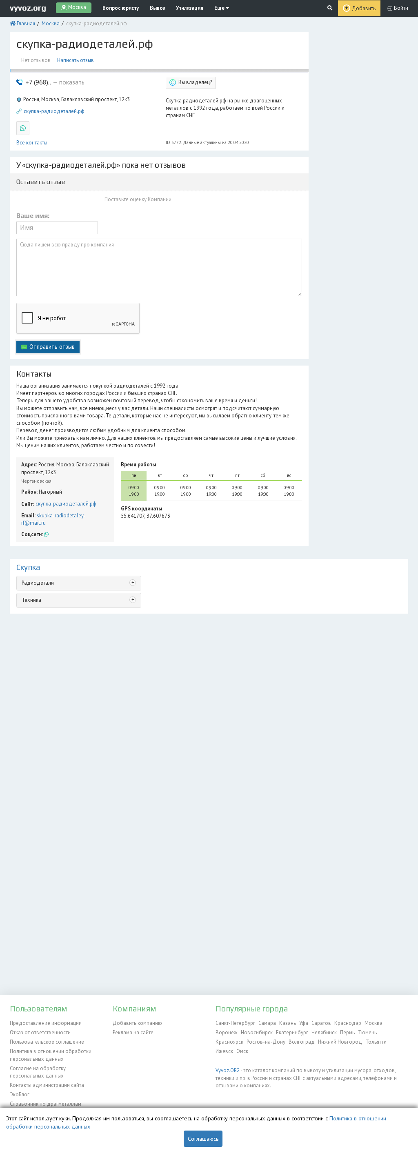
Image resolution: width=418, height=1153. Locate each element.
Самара (267, 1023)
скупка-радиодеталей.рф (54, 111)
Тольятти (376, 1041)
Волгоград (302, 1041)
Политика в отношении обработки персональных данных (50, 1055)
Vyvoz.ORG (228, 1070)
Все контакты (31, 142)
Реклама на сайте (133, 1032)
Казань (287, 1023)
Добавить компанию (137, 1023)
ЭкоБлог (19, 1094)
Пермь (347, 1032)
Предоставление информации (46, 1023)
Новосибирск (257, 1032)
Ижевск (224, 1051)
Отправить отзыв (52, 346)
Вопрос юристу (120, 7)
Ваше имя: (32, 216)
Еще (220, 7)
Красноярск (229, 1041)
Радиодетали (38, 582)
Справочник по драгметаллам (45, 1103)
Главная (26, 23)
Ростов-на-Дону (266, 1041)
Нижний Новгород (340, 1041)
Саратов (321, 1023)
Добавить (364, 8)
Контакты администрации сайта (47, 1085)
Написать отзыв (75, 60)
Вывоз (157, 7)
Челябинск (324, 1032)
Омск (242, 1051)
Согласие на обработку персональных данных (38, 1072)
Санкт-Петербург (235, 1023)
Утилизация (189, 7)
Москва (51, 23)
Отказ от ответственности (40, 1032)
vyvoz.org (28, 7)
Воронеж (227, 1032)
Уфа (303, 1023)
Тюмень (367, 1032)
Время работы (138, 464)
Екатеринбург (292, 1032)
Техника (31, 599)
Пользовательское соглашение (47, 1041)
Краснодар (347, 1023)
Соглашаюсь (203, 1138)
